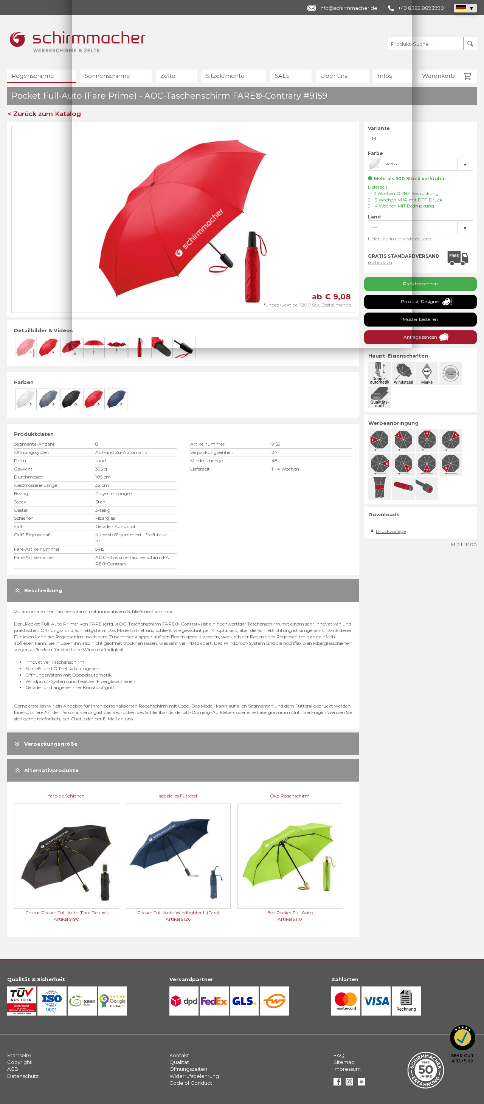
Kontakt (179, 1055)
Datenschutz (23, 1076)
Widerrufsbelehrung (194, 1076)
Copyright (19, 1062)
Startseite (19, 1055)
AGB (12, 1069)
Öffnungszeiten (188, 1069)
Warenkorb (438, 75)
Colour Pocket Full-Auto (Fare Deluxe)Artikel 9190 (66, 916)
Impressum (347, 1069)
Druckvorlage (391, 531)
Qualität (179, 1062)
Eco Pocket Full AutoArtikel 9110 (290, 916)
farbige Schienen (66, 796)
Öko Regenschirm (290, 796)
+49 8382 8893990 (421, 8)
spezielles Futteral (178, 796)
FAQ (339, 1055)
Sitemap (344, 1062)
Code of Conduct (190, 1083)
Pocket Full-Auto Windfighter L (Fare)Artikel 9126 (178, 916)
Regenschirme (33, 75)
